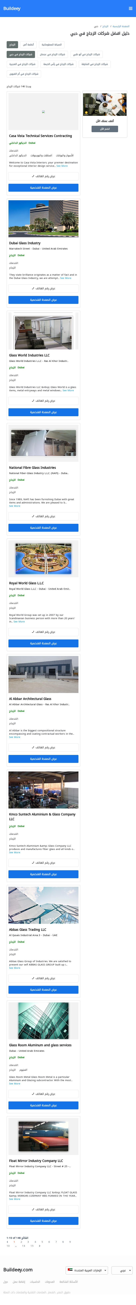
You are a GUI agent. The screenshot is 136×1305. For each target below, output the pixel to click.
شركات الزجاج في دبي (20, 54)
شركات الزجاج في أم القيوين (23, 74)
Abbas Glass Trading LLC (27, 929)
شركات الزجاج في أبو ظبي (86, 54)
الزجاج (105, 26)
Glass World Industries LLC (29, 355)
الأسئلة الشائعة (69, 1281)
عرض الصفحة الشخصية (43, 187)
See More (62, 166)
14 (23, 1246)
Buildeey (11, 8)
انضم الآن (105, 129)
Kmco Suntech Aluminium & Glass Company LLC (42, 817)
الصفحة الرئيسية (121, 26)
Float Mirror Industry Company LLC (36, 1161)
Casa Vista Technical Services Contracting (40, 136)
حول (5, 1281)
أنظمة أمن (28, 44)
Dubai (32, 143)
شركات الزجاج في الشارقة (95, 64)
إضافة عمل (19, 1281)
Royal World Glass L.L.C (26, 583)
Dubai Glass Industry (24, 243)
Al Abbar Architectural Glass (30, 699)
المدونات (50, 1281)
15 (32, 1246)
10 (8, 1246)
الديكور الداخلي (18, 143)
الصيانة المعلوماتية (52, 44)
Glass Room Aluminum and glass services (40, 1045)
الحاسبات (35, 1281)
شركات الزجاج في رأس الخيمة (58, 64)
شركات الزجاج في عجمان (52, 54)
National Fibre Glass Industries (32, 467)
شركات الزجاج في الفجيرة (22, 64)
